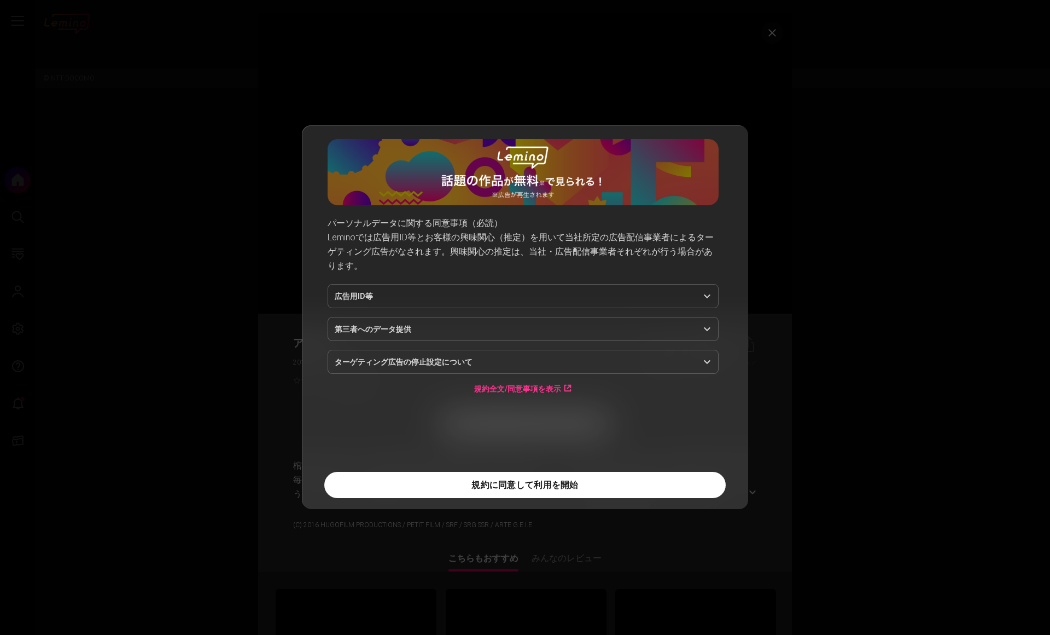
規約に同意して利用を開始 (524, 485)
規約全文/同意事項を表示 (517, 388)
